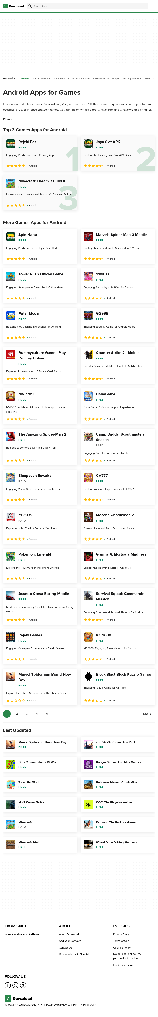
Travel (147, 78)
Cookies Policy (122, 947)
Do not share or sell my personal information (127, 956)
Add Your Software (70, 941)
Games (25, 78)
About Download (69, 934)
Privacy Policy (121, 934)
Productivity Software (79, 78)
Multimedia (59, 78)
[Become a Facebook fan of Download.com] (8, 985)
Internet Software (41, 78)
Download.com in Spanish (74, 954)
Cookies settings (123, 965)
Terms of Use (121, 941)
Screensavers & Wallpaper (106, 78)
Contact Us (65, 947)
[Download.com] (13, 6)
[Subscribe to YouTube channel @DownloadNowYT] (23, 985)
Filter (6, 119)
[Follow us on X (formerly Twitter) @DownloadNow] (15, 985)
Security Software (132, 78)
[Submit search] (30, 6)
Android (8, 78)
